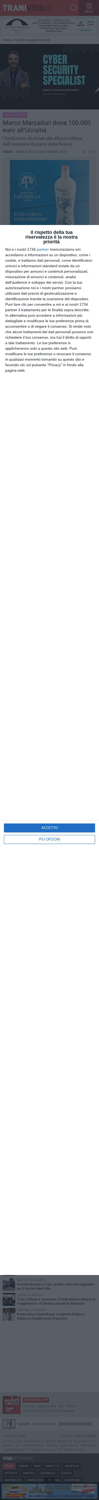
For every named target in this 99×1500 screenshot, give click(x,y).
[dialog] (49, 750)
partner (43, 249)
